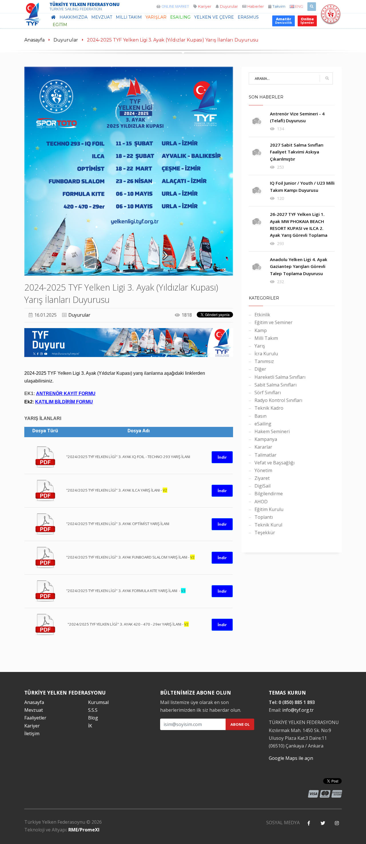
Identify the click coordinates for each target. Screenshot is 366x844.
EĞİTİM (60, 24)
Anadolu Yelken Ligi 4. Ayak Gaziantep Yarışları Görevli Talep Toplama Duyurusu (298, 266)
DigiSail (262, 486)
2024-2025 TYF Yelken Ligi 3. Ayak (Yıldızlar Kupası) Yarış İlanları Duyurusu (172, 40)
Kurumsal (98, 702)
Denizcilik (283, 20)
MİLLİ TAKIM (129, 17)
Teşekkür (264, 532)
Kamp (260, 330)
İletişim (31, 733)
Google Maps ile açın (291, 758)
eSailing (180, 17)
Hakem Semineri (272, 431)
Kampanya (265, 439)
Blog (93, 718)
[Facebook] (309, 823)
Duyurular (65, 40)
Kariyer (32, 726)
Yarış (259, 346)
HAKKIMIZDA (73, 17)
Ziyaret (262, 478)
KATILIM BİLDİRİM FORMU (64, 401)
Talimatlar (265, 455)
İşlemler (307, 20)
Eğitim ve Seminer (273, 322)
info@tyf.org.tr (298, 710)
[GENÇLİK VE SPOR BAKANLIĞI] (331, 21)
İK (90, 726)
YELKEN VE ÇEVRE (214, 17)
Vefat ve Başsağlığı (274, 463)
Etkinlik (262, 314)
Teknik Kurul (268, 525)
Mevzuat (33, 710)
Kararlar (263, 447)
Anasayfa (34, 40)
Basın (260, 416)
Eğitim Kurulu (268, 509)
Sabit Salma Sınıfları (275, 385)
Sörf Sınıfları (267, 392)
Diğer (260, 369)
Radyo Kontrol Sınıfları (278, 400)
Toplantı (263, 517)
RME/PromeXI (84, 830)
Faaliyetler (35, 718)
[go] (327, 78)
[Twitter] (323, 823)
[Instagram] (337, 823)
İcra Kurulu (266, 353)
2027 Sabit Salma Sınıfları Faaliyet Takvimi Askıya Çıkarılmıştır (296, 152)
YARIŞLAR (156, 17)
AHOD (261, 501)
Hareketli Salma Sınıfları (279, 377)
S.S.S (93, 710)
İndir (222, 457)
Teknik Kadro (268, 408)
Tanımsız (264, 361)
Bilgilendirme (268, 493)
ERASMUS (248, 17)
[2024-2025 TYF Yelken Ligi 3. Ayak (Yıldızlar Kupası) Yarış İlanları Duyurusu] (128, 171)
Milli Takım (266, 338)
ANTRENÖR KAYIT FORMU (66, 393)
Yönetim (263, 470)
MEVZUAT (101, 17)
